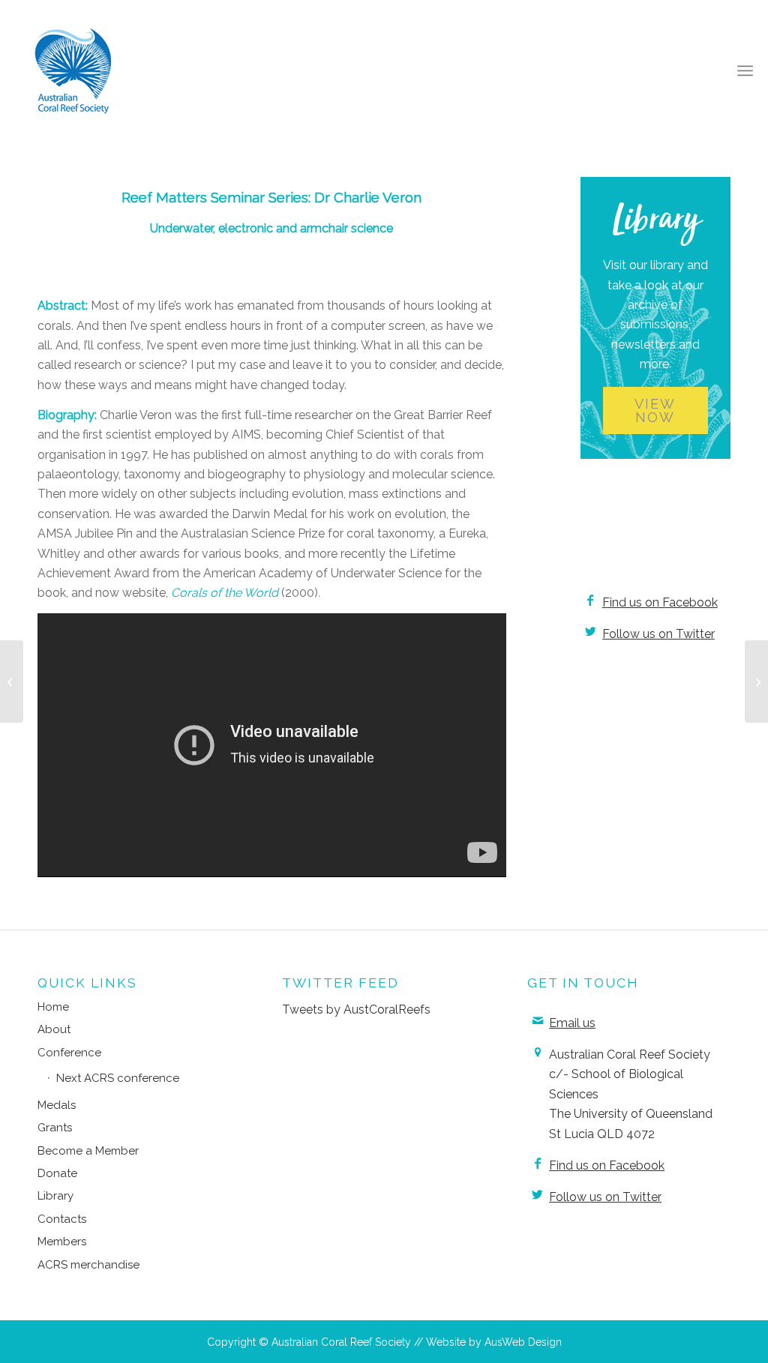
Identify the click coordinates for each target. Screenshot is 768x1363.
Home (53, 1007)
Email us (572, 1023)
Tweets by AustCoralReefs (356, 1009)
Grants (55, 1127)
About (54, 1029)
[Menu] (745, 70)
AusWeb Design (523, 1342)
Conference (69, 1052)
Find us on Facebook (660, 602)
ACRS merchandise (89, 1265)
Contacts (62, 1219)
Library (56, 1196)
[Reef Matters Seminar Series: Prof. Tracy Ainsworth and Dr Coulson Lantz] (11, 681)
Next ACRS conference (117, 1078)
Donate (57, 1173)
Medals (57, 1105)
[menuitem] (745, 70)
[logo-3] (73, 70)
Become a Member (88, 1151)
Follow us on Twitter (658, 634)
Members (62, 1241)
